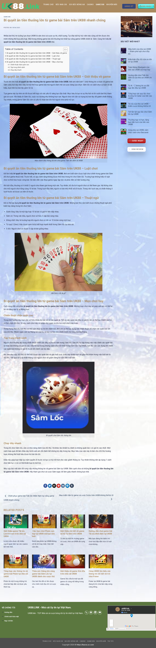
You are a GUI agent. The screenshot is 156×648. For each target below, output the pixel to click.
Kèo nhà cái (61, 5)
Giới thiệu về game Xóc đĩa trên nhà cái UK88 (72, 572)
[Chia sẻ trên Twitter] (50, 486)
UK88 (48, 42)
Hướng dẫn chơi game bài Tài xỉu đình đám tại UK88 (100, 532)
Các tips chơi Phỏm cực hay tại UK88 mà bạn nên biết (43, 533)
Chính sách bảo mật (11, 616)
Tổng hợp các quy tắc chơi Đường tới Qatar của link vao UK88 (140, 95)
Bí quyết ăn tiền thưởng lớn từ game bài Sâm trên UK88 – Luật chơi (33, 56)
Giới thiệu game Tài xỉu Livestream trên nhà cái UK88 (15, 533)
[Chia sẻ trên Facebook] (45, 486)
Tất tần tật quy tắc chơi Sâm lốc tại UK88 (140, 113)
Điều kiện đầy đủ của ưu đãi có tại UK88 (140, 60)
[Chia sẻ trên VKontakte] (63, 486)
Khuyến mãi (111, 5)
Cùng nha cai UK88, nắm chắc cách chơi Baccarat (138, 131)
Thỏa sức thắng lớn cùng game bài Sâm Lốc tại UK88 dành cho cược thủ (43, 573)
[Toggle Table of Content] (64, 49)
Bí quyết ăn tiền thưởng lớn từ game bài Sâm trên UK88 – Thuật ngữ (33, 59)
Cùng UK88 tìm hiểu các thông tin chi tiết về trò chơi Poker (100, 573)
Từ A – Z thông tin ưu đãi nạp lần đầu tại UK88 (138, 86)
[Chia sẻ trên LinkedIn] (67, 486)
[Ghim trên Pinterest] (59, 486)
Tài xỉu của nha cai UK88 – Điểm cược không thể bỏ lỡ (139, 105)
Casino (90, 5)
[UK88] (20, 6)
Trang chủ (48, 5)
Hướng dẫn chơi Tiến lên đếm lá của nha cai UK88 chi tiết (140, 77)
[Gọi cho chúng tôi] (87, 613)
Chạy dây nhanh (15, 70)
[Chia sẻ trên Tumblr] (72, 486)
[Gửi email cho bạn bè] (54, 486)
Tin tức (48, 14)
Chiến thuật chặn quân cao (19, 65)
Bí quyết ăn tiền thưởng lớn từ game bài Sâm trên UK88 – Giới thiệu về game (37, 53)
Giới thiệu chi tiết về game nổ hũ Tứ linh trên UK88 (72, 532)
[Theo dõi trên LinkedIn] (95, 613)
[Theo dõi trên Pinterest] (91, 613)
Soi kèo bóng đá (77, 5)
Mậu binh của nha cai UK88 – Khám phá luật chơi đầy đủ (139, 51)
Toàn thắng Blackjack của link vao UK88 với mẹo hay (139, 68)
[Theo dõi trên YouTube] (100, 613)
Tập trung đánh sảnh (17, 67)
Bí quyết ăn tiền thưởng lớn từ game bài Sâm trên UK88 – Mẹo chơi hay (35, 62)
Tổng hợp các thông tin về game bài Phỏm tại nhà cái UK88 (16, 573)
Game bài (100, 5)
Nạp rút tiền (8, 621)
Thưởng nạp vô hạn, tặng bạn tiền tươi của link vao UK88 (138, 122)
